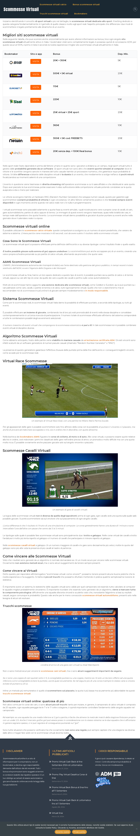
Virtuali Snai (57, 813)
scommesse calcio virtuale (38, 230)
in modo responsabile (96, 290)
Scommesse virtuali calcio (53, 4)
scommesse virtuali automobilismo (100, 595)
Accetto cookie (62, 832)
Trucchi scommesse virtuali (54, 13)
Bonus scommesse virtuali (86, 4)
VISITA (36, 61)
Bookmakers (80, 13)
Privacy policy (79, 832)
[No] (136, 828)
